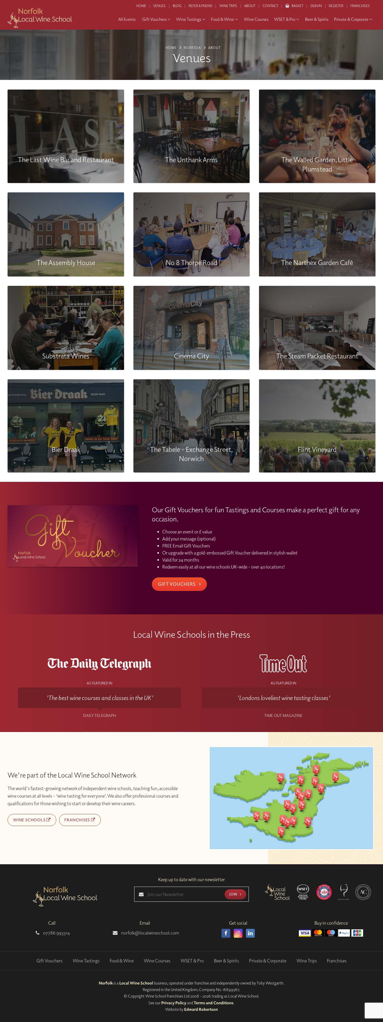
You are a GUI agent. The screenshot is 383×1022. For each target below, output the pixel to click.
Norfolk (106, 983)
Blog (177, 6)
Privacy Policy (173, 1002)
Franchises (360, 6)
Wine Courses (157, 961)
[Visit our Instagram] (238, 933)
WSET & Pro (192, 961)
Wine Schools (29, 819)
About (249, 6)
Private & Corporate (267, 961)
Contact (270, 6)
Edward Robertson (201, 1009)
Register (336, 6)
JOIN (233, 894)
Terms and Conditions (213, 1002)
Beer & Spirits (226, 961)
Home (141, 6)
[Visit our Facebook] (225, 933)
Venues (159, 6)
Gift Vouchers (177, 584)
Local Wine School (136, 983)
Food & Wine (122, 961)
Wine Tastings (86, 961)
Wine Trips (306, 961)
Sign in (316, 6)
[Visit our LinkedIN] (250, 933)
